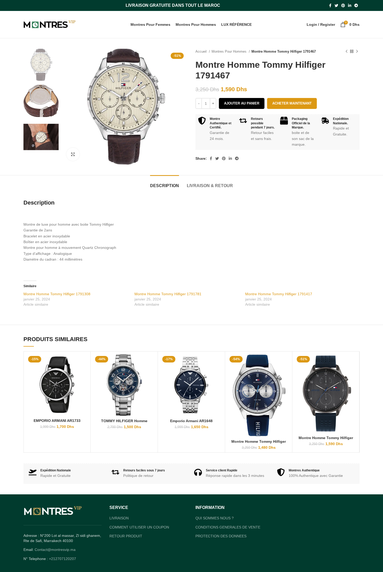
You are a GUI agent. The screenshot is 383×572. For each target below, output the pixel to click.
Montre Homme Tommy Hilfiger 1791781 (167, 294)
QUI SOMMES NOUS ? (214, 529)
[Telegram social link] (356, 5)
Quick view (84, 362)
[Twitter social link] (336, 5)
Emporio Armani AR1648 (191, 421)
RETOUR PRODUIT (125, 547)
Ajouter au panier (241, 103)
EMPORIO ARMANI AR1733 (57, 421)
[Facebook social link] (330, 5)
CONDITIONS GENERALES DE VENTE (227, 538)
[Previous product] (346, 51)
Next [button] (50, 161)
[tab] (164, 183)
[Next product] (357, 51)
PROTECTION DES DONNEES (220, 547)
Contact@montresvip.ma (55, 560)
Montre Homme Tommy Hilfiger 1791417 (278, 294)
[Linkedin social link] (350, 5)
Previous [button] (31, 161)
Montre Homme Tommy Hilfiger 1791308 (56, 294)
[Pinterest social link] (343, 5)
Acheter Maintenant (292, 103)
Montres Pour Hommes (230, 51)
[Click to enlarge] (72, 154)
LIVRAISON (119, 529)
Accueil (201, 51)
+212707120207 (62, 569)
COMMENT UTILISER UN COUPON (139, 538)
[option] (41, 65)
